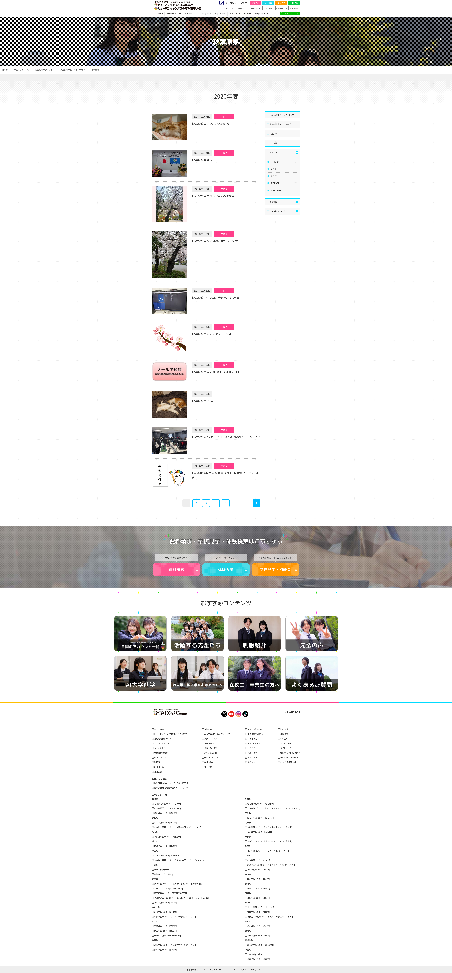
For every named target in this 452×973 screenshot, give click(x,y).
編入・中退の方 (281, 8)
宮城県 (155, 817)
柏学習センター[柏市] (163, 874)
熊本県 (248, 921)
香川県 (248, 883)
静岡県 (155, 940)
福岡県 (248, 902)
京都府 (248, 836)
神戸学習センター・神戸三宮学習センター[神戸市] (268, 850)
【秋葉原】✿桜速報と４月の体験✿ (213, 196)
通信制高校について (163, 738)
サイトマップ (285, 748)
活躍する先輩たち (262, 13)
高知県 (248, 893)
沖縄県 (248, 949)
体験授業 (268, 3)
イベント (274, 168)
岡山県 (248, 874)
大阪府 (248, 822)
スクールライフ (210, 738)
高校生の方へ (229, 8)
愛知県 (248, 798)
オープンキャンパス (203, 13)
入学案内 (188, 13)
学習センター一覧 (21, 70)
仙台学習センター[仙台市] (165, 822)
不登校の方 (252, 762)
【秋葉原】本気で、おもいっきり (210, 124)
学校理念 (248, 13)
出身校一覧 (159, 766)
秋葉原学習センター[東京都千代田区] (170, 893)
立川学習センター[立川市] (165, 902)
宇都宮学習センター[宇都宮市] (167, 836)
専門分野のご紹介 (173, 13)
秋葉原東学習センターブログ (72, 70)
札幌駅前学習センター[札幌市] (167, 808)
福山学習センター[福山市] (258, 869)
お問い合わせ (286, 743)
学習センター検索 (291, 13)
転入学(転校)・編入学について (217, 734)
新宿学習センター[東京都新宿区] (168, 888)
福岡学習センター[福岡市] (258, 911)
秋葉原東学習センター (44, 70)
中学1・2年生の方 (255, 729)
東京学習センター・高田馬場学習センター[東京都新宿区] (178, 883)
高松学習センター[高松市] (258, 888)
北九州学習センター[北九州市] (260, 907)
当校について (220, 13)
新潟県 (155, 921)
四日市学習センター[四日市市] (260, 817)
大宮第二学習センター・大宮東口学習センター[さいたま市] (179, 860)
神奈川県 (156, 907)
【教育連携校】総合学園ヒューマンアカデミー (173, 787)
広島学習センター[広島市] (258, 860)
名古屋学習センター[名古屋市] (260, 803)
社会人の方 (252, 748)
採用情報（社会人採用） (290, 752)
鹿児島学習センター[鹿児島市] (260, 944)
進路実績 (158, 771)
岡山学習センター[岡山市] (258, 879)
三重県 (248, 813)
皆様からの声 (210, 743)
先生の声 (274, 143)
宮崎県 (248, 930)
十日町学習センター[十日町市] (167, 935)
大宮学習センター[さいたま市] (167, 855)
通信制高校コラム (212, 757)
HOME (5, 70)
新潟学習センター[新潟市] (165, 926)
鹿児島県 (249, 940)
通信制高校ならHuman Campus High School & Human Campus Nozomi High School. (218, 970)
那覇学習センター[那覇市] (258, 959)
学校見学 (281, 3)
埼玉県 (155, 850)
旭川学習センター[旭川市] (165, 813)
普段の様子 (275, 190)
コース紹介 (158, 13)
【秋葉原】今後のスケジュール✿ (211, 334)
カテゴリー (274, 152)
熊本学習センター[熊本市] (258, 926)
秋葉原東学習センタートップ (282, 114)
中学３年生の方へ (255, 734)
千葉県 (155, 864)
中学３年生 (242, 8)
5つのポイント (234, 13)
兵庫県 (248, 846)
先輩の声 (274, 133)
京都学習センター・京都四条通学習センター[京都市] (269, 841)
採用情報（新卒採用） (289, 757)
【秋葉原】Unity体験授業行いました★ (216, 298)
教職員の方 (294, 8)
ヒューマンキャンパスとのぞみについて (170, 734)
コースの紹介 (159, 748)
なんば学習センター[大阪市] (259, 831)
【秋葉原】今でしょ (203, 401)
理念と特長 (159, 729)
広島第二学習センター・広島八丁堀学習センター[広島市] (271, 864)
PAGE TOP (293, 712)
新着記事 (274, 201)
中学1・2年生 (255, 8)
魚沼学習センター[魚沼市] (165, 930)
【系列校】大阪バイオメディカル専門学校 (171, 782)
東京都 (155, 879)
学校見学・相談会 (275, 569)
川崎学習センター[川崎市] (165, 911)
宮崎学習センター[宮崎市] (258, 935)
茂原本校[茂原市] (162, 869)
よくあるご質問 (210, 752)
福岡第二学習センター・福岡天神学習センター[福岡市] (270, 916)
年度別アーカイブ (277, 211)
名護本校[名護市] (255, 954)
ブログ (273, 176)
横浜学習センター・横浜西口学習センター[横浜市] (175, 916)
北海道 (155, 798)
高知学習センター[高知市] (258, 897)
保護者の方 (268, 8)
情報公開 (208, 766)
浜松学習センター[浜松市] (165, 949)
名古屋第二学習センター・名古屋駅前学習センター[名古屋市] (273, 808)
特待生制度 (209, 762)
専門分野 (274, 183)
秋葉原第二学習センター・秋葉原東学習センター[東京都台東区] (181, 897)
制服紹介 (158, 762)
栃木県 (155, 831)
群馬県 (155, 841)
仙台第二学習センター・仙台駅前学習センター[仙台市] (177, 827)
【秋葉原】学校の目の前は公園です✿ (215, 241)
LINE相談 (294, 3)
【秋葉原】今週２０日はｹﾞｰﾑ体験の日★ (216, 372)
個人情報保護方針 (288, 762)
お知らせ (274, 161)
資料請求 (255, 3)
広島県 (248, 855)
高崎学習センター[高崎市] (165, 846)
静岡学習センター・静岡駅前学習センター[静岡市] (175, 944)
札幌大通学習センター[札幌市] (167, 803)
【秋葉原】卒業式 (202, 160)
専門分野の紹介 (161, 752)
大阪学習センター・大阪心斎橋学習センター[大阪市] (269, 827)
